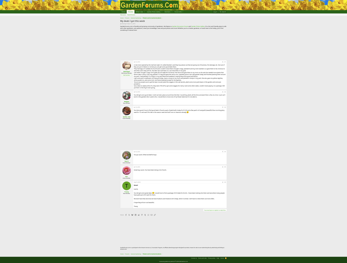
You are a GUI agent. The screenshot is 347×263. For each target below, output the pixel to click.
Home (123, 12)
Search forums (131, 15)
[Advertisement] (173, 45)
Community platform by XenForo (173, 261)
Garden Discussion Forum (180, 26)
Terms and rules (202, 258)
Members (168, 12)
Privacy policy (211, 258)
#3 (225, 107)
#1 (225, 62)
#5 (225, 167)
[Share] (222, 62)
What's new (139, 12)
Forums (130, 12)
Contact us (194, 258)
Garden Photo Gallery (153, 12)
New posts (123, 15)
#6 (225, 182)
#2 (225, 92)
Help (218, 258)
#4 (225, 151)
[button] (144, 11)
